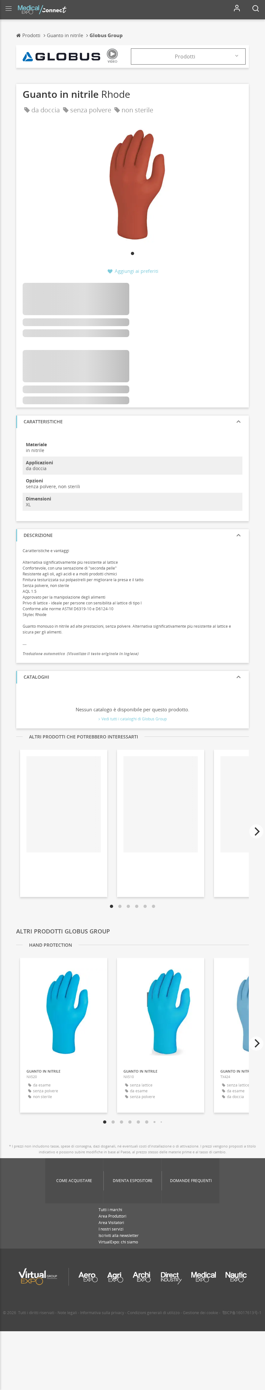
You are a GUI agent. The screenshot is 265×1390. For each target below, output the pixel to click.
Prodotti (185, 56)
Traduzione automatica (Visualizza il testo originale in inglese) (81, 653)
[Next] (256, 831)
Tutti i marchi (110, 1209)
